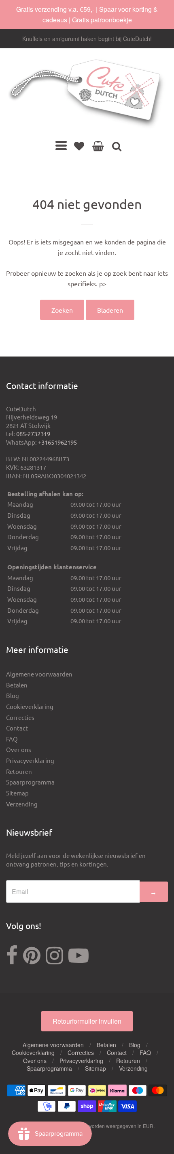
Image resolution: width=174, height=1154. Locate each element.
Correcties (20, 717)
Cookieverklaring (29, 706)
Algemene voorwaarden (39, 674)
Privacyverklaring (30, 760)
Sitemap (17, 793)
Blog (12, 695)
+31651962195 (57, 442)
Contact (17, 728)
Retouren (19, 771)
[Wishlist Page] (79, 145)
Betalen (17, 685)
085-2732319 (33, 433)
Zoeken (62, 310)
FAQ (12, 739)
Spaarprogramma (30, 782)
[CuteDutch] (87, 94)
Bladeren (110, 310)
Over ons (18, 749)
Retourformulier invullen (87, 1021)
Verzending (22, 804)
